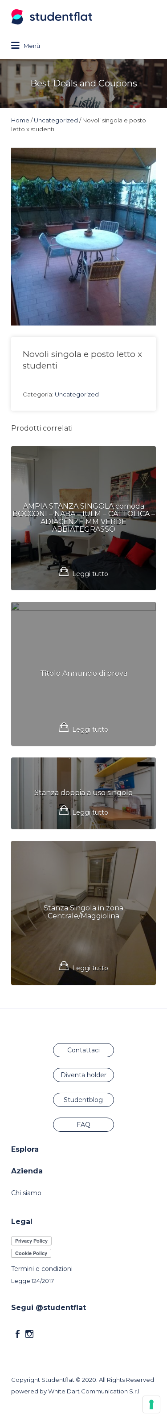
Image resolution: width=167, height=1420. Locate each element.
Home (20, 120)
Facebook (18, 1334)
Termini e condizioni (42, 1269)
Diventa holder (83, 1075)
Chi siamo (26, 1193)
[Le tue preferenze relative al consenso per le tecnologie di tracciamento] (151, 1404)
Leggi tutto (90, 574)
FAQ (83, 1125)
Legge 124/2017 (32, 1280)
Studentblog (83, 1100)
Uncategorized (56, 120)
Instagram (29, 1334)
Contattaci (83, 1050)
